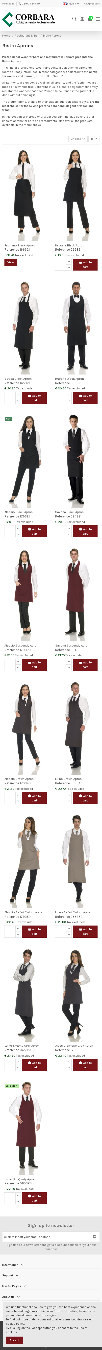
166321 (25, 249)
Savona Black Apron (69, 512)
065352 (76, 917)
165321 (25, 383)
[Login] (82, 19)
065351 (25, 1050)
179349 (25, 783)
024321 (76, 516)
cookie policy (15, 1323)
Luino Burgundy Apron (20, 1179)
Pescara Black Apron (69, 245)
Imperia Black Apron (69, 378)
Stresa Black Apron (18, 378)
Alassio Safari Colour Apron (24, 912)
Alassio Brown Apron (19, 779)
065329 (26, 1183)
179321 (25, 516)
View (10, 262)
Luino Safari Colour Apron (73, 912)
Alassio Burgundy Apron (21, 645)
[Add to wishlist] (45, 154)
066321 (76, 249)
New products (92, 3)
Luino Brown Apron (68, 779)
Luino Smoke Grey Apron (22, 1045)
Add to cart (87, 265)
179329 (25, 650)
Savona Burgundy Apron (72, 645)
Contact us (8, 3)
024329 (76, 650)
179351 (75, 1050)
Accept (14, 1340)
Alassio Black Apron (18, 512)
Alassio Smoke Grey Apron (74, 1045)
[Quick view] (45, 162)
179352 (25, 917)
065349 (76, 783)
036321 (76, 383)
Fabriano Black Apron (19, 245)
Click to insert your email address (27, 1237)
